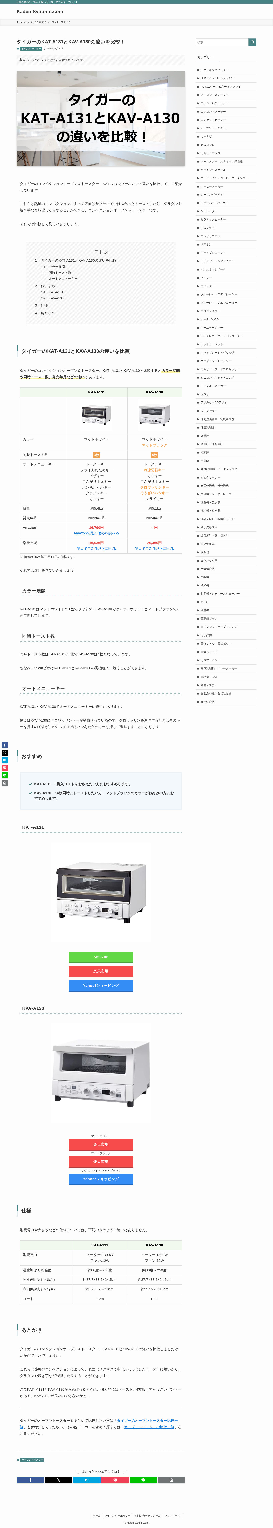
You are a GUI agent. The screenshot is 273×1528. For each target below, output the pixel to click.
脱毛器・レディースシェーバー (220, 593)
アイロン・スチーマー (215, 94)
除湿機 (205, 610)
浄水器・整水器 (210, 510)
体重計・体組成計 (212, 444)
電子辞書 (206, 635)
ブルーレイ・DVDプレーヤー (219, 294)
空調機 (205, 577)
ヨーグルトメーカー (213, 385)
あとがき (48, 313)
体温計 (205, 435)
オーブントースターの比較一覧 (149, 1427)
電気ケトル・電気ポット (216, 643)
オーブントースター (31, 48)
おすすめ (48, 286)
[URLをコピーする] (171, 1480)
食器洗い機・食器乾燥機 (216, 693)
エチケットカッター (213, 119)
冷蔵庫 (205, 452)
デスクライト (209, 227)
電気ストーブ (209, 651)
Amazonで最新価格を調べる (96, 533)
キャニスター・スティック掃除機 (222, 161)
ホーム (97, 1515)
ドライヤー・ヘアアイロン (217, 261)
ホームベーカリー (212, 327)
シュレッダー (209, 211)
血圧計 (205, 602)
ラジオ (205, 394)
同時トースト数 (60, 272)
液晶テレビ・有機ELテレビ (218, 519)
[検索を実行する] (252, 42)
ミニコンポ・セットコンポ (217, 377)
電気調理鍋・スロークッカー (219, 668)
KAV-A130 (56, 298)
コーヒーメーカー (212, 186)
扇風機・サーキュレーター (217, 494)
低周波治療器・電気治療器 (217, 419)
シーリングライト (212, 194)
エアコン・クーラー (213, 111)
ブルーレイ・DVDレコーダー (219, 302)
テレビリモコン (210, 236)
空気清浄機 (208, 568)
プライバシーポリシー (118, 1515)
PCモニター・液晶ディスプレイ (221, 86)
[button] (30, 1480)
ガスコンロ (208, 144)
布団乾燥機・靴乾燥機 (215, 485)
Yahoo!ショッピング (101, 986)
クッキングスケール (213, 169)
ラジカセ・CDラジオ (214, 402)
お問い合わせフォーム (148, 1515)
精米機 (205, 585)
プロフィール (172, 1515)
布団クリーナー (210, 477)
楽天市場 (101, 971)
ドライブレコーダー (213, 252)
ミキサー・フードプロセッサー (220, 369)
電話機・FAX (209, 676)
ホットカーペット (212, 344)
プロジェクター (210, 311)
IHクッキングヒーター (215, 70)
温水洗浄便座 (209, 527)
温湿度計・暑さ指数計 (215, 535)
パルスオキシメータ (213, 269)
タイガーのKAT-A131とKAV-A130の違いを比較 (78, 260)
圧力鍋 (205, 460)
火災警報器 (208, 544)
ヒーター (206, 277)
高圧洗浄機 (208, 701)
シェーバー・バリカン (215, 202)
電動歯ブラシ (209, 618)
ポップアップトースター (216, 360)
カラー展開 (57, 266)
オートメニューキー (63, 278)
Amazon (101, 957)
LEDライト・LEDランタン (217, 78)
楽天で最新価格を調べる (96, 549)
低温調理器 (208, 427)
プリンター (208, 286)
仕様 (44, 306)
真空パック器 (209, 560)
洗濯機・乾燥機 (210, 502)
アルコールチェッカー (215, 103)
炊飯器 (205, 552)
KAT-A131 (56, 292)
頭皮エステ (208, 685)
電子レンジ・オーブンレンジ (219, 626)
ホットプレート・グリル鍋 (217, 352)
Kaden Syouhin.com (40, 11)
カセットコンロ (210, 153)
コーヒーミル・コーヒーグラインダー (224, 178)
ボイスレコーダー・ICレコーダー (222, 336)
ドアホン (206, 244)
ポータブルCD (210, 319)
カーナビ (206, 136)
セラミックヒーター (213, 219)
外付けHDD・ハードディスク (219, 469)
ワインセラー (209, 410)
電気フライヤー (210, 660)
